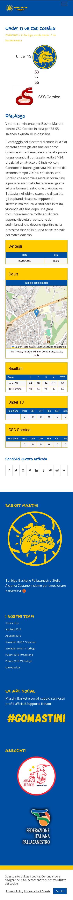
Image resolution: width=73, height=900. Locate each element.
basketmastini (13, 40)
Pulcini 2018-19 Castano (19, 654)
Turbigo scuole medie (36, 35)
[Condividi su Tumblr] (43, 470)
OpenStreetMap (45, 346)
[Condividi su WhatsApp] (23, 470)
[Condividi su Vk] (50, 470)
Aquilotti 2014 (13, 629)
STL (65, 411)
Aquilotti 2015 (13, 635)
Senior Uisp (12, 623)
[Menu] (62, 4)
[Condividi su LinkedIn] (36, 470)
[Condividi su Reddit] (57, 470)
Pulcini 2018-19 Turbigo (18, 661)
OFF (41, 411)
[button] (36, 313)
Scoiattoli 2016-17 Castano (20, 642)
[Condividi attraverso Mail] (64, 470)
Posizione (13, 411)
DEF (33, 411)
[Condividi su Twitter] (16, 470)
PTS (24, 411)
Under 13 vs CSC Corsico (30, 28)
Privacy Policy (14, 891)
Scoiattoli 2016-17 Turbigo (20, 648)
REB (49, 411)
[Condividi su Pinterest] (29, 470)
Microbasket (12, 667)
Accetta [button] (60, 891)
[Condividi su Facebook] (9, 470)
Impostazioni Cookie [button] (37, 891)
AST (57, 411)
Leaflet (18, 346)
